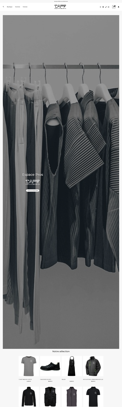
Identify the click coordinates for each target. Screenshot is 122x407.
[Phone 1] (105, 7)
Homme (17, 7)
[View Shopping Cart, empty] (113, 6)
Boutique (9, 7)
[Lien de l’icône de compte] (118, 6)
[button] (3, 7)
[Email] (108, 7)
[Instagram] (100, 7)
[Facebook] (103, 7)
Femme (25, 7)
